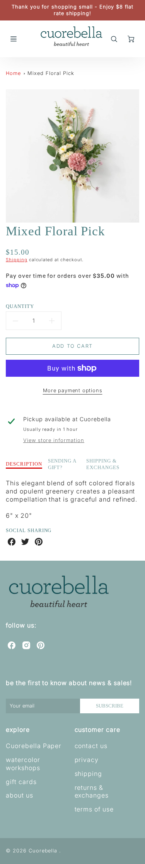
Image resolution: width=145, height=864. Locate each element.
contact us (91, 746)
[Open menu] (13, 39)
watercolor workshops (23, 764)
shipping (88, 773)
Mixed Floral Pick (50, 73)
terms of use (94, 809)
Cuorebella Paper (33, 746)
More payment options (72, 390)
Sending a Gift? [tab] (62, 464)
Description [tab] (24, 464)
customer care (97, 729)
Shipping (16, 259)
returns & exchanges (92, 791)
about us (19, 795)
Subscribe (109, 706)
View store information (53, 440)
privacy (87, 760)
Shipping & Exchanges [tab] (102, 464)
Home (13, 73)
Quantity (20, 306)
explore (18, 729)
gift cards (21, 782)
